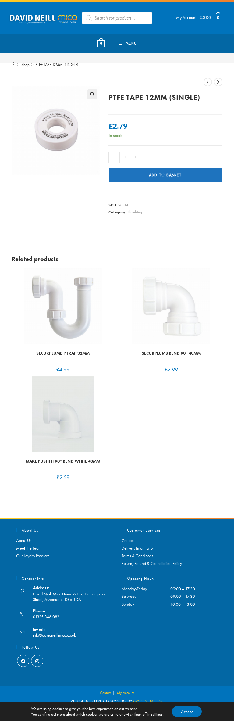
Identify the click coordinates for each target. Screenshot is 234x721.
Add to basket (165, 175)
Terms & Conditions (137, 555)
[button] (92, 94)
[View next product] (218, 82)
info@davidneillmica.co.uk (54, 635)
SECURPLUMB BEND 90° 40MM (171, 353)
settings (157, 714)
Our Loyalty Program (33, 555)
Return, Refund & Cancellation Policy (152, 563)
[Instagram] (37, 661)
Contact (128, 540)
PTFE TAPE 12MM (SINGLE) (56, 64)
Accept (187, 711)
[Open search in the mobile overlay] (117, 18)
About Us (23, 540)
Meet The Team (28, 548)
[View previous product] (208, 82)
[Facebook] (23, 661)
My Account (186, 17)
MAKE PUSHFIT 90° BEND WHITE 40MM (63, 461)
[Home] (14, 64)
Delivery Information (138, 548)
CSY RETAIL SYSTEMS (148, 700)
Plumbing (135, 212)
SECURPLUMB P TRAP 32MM (63, 353)
